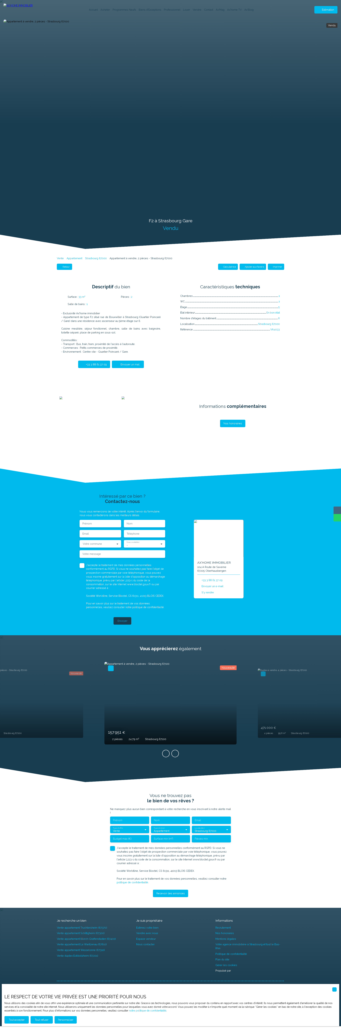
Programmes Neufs (124, 9)
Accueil (93, 9)
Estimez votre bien (147, 927)
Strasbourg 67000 (96, 258)
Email (85, 533)
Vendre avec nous (147, 933)
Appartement (74, 258)
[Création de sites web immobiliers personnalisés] (240, 970)
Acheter (105, 9)
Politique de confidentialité (231, 953)
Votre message (91, 553)
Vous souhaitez (132, 542)
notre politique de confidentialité (147, 1010)
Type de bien (159, 828)
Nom (129, 523)
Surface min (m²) (163, 838)
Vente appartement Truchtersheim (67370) (82, 927)
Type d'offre (118, 828)
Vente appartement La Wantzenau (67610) (82, 944)
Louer (186, 9)
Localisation (199, 828)
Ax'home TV (234, 9)
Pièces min (201, 838)
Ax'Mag (220, 9)
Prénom (87, 523)
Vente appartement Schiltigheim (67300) (81, 933)
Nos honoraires (224, 933)
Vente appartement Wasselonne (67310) (81, 949)
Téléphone (133, 533)
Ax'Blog (249, 9)
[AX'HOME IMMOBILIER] (21, 10)
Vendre (197, 9)
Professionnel (172, 9)
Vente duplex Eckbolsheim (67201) (77, 955)
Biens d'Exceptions (150, 9)
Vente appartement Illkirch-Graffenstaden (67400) (86, 938)
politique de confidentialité (148, 607)
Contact (208, 9)
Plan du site (222, 959)
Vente (60, 258)
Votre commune (92, 543)
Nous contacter (145, 944)
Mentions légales (225, 938)
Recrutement (223, 927)
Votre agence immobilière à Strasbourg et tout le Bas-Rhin (247, 946)
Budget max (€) (122, 838)
